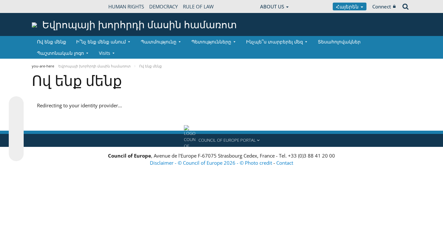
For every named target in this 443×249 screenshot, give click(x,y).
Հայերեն (348, 6)
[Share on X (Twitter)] (16, 117)
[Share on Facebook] (16, 129)
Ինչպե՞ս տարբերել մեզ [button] (274, 42)
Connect (381, 6)
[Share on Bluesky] (16, 104)
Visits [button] (104, 53)
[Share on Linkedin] (16, 141)
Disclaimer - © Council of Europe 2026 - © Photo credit (211, 163)
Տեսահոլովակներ (339, 42)
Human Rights (126, 6)
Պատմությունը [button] (158, 42)
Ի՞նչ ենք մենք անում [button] (101, 42)
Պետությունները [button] (211, 42)
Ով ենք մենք (51, 42)
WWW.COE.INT (48, 6)
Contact (284, 163)
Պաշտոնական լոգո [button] (60, 53)
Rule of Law (198, 6)
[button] (221, 140)
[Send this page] (16, 154)
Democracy (163, 6)
